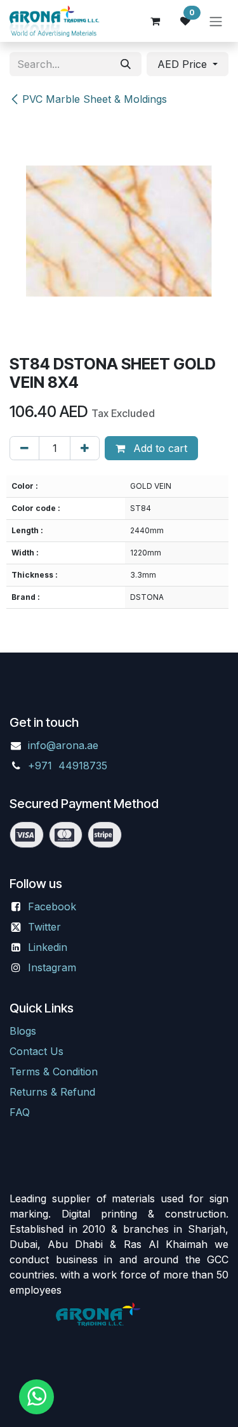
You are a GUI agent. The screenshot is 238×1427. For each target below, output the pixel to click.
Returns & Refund (52, 1091)
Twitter (44, 926)
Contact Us (36, 1051)
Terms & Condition (54, 1071)
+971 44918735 (69, 765)
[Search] (126, 64)
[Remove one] (24, 448)
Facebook (52, 906)
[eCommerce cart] (155, 21)
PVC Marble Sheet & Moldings (94, 99)
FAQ (20, 1112)
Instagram (52, 967)
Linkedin (47, 947)
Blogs (23, 1031)
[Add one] (85, 448)
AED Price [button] (183, 64)
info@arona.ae (63, 745)
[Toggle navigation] (215, 21)
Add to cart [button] (158, 448)
